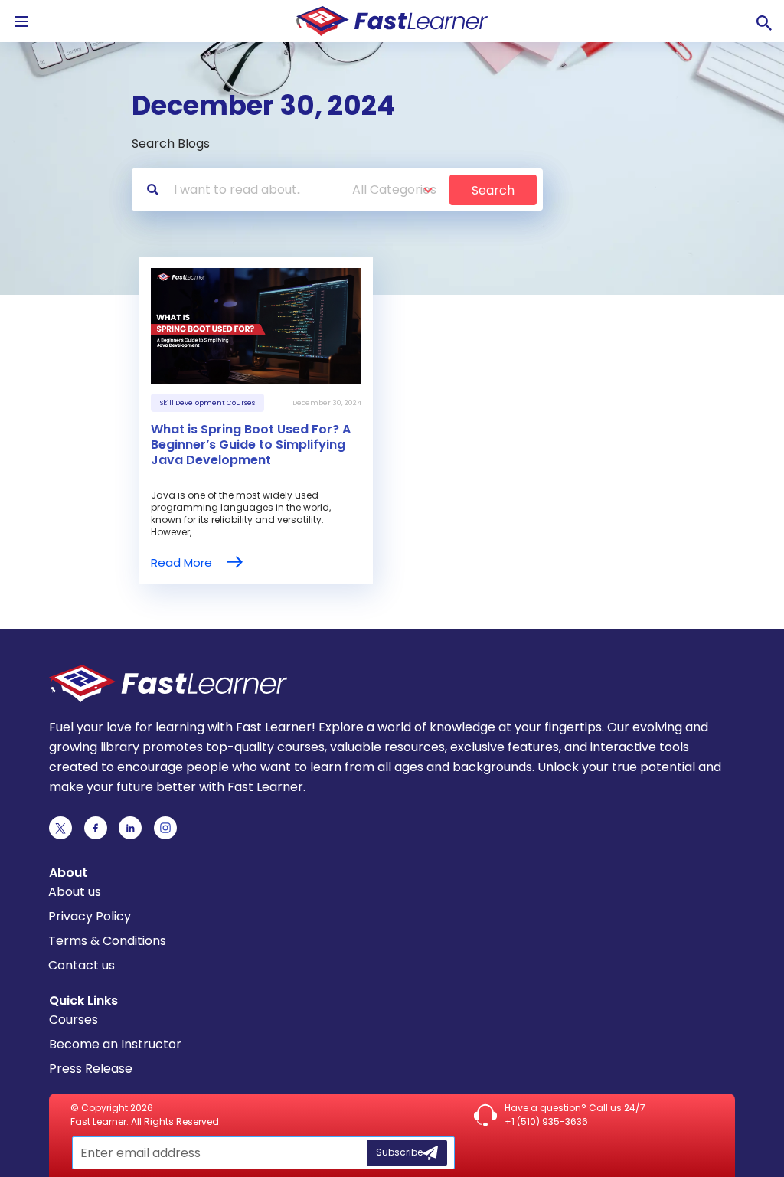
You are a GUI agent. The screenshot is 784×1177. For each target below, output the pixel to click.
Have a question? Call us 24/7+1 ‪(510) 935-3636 (575, 1114)
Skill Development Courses (207, 402)
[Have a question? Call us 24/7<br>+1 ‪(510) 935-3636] (485, 1114)
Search (493, 190)
